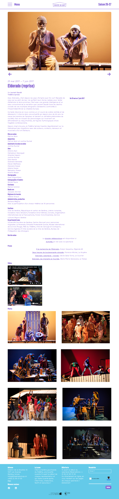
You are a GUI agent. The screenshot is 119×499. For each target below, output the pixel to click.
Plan (9, 481)
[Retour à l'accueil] (59, 4)
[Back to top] (116, 496)
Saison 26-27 (104, 4)
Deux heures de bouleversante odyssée (48, 252)
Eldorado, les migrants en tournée (45, 259)
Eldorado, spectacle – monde (47, 256)
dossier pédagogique (53, 238)
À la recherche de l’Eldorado (47, 249)
